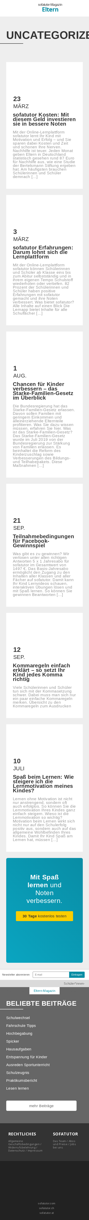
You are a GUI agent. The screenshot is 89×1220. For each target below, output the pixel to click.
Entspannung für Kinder (26, 1057)
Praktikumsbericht (21, 1080)
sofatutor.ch (46, 1208)
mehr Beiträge (41, 1106)
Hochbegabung (19, 1033)
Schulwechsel (18, 1018)
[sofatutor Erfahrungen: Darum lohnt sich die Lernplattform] (44, 260)
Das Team (59, 1141)
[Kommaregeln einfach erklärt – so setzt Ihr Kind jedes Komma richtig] (44, 665)
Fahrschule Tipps (21, 1026)
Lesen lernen (17, 1088)
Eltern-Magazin (44, 990)
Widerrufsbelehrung (21, 1147)
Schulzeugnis (17, 1073)
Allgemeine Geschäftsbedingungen (24, 1142)
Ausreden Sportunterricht (28, 1065)
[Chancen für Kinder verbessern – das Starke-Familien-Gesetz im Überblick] (44, 405)
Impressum (35, 1150)
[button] (80, 8)
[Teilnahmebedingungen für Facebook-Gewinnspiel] (44, 545)
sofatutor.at (46, 1213)
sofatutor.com (46, 1203)
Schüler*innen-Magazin (74, 987)
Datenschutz (16, 1150)
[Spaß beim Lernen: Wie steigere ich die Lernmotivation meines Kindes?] (44, 788)
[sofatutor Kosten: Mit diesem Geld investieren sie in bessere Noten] (44, 125)
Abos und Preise (64, 1142)
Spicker (12, 1041)
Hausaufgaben (18, 1049)
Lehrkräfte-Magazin (15, 990)
